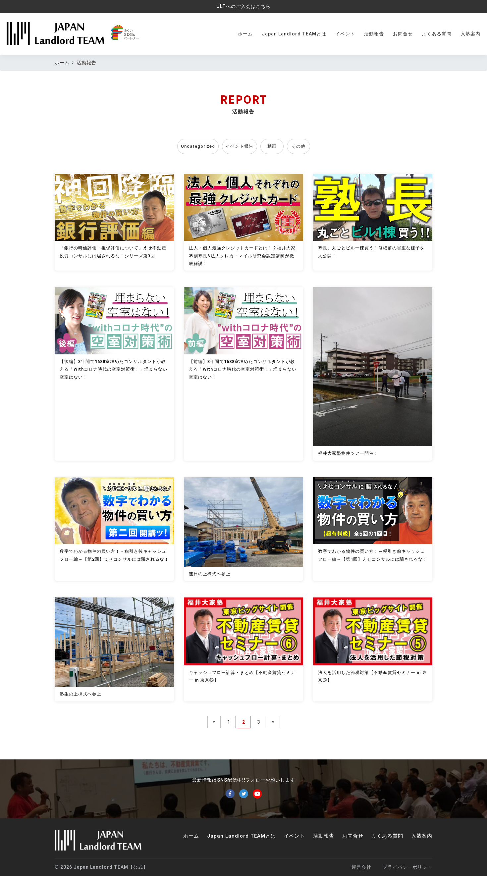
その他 (298, 146)
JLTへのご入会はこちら (244, 6)
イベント (345, 33)
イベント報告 (239, 146)
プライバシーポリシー (407, 867)
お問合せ (403, 33)
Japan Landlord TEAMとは (294, 33)
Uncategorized (198, 146)
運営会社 (361, 867)
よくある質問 (437, 33)
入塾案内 (470, 33)
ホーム (245, 33)
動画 (272, 146)
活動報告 (374, 33)
